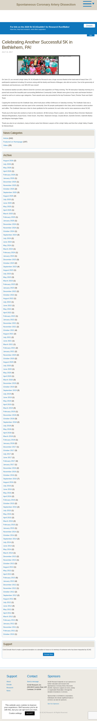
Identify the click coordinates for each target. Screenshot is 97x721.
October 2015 (8, 503)
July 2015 (7, 510)
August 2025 (8, 196)
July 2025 (7, 199)
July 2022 (7, 302)
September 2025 (10, 192)
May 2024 (7, 245)
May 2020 (7, 373)
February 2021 (9, 348)
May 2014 (7, 549)
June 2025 (7, 203)
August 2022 (8, 298)
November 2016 (9, 472)
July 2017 (7, 454)
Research (10, 688)
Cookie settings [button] (15, 713)
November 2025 (9, 185)
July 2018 (7, 426)
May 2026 (7, 168)
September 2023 (10, 267)
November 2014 (9, 532)
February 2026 (9, 175)
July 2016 (7, 486)
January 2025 (8, 221)
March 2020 (8, 380)
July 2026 (7, 164)
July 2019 (7, 394)
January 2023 (8, 288)
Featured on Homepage (12, 142)
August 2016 (8, 482)
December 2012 (9, 585)
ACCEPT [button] (29, 713)
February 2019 (9, 411)
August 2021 (8, 334)
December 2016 (9, 468)
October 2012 (8, 592)
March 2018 (8, 436)
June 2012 (7, 606)
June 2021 (7, 341)
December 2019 (9, 383)
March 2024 (8, 249)
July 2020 (7, 366)
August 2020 (8, 362)
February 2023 (9, 284)
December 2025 (9, 182)
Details (89, 26)
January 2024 (8, 256)
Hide (90, 35)
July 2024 (7, 238)
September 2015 (10, 507)
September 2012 (10, 595)
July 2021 (7, 337)
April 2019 (7, 404)
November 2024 (9, 228)
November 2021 (9, 327)
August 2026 (8, 161)
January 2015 (8, 528)
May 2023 (7, 277)
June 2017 (7, 457)
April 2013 (7, 574)
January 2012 (8, 624)
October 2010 (8, 634)
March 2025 (8, 214)
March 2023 (8, 281)
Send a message (33, 682)
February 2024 (9, 252)
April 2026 (7, 171)
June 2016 (7, 489)
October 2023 (8, 263)
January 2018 (8, 443)
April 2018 (7, 433)
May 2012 (7, 609)
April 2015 (7, 518)
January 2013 (8, 581)
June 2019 (7, 397)
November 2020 (9, 355)
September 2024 (10, 235)
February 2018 (9, 440)
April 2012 (7, 613)
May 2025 (7, 206)
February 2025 (9, 217)
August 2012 (8, 599)
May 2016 (7, 493)
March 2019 (8, 408)
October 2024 (8, 231)
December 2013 (9, 556)
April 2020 (7, 376)
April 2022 (7, 313)
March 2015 (8, 521)
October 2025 (8, 189)
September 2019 (10, 390)
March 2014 (8, 553)
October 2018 (8, 419)
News (8, 691)
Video (5, 145)
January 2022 (8, 320)
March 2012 (8, 616)
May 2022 (7, 309)
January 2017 (8, 465)
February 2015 (9, 525)
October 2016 (8, 475)
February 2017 (9, 461)
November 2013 (9, 560)
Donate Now (48, 654)
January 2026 (8, 178)
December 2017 (9, 447)
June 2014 (7, 546)
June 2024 (7, 242)
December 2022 (9, 291)
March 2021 (8, 344)
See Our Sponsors (53, 703)
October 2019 (8, 387)
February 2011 (9, 631)
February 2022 (9, 316)
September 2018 (10, 422)
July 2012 (7, 602)
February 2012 (9, 620)
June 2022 (7, 305)
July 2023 (7, 274)
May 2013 (7, 571)
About (9, 682)
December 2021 (9, 323)
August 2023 (8, 270)
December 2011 (9, 627)
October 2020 (8, 358)
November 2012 (9, 588)
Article (5, 138)
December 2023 (9, 260)
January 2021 (8, 351)
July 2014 (7, 542)
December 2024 (9, 224)
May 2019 (7, 401)
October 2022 (8, 295)
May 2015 (7, 514)
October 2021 (8, 330)
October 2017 (8, 450)
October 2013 (8, 563)
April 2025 (7, 210)
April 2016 (7, 496)
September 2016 (10, 479)
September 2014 (10, 539)
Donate (9, 685)
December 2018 (9, 415)
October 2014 (8, 535)
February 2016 (9, 500)
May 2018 (7, 429)
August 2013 (8, 567)
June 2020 (7, 369)
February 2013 (9, 578)
